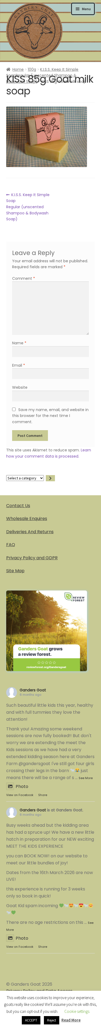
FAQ (10, 545)
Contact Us (18, 506)
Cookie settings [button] (76, 1011)
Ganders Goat (33, 690)
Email (18, 365)
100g (32, 69)
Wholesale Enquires (26, 518)
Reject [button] (51, 1020)
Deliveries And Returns (30, 532)
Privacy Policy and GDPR (32, 558)
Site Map (15, 571)
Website (19, 387)
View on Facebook (19, 795)
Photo (22, 786)
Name (19, 343)
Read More (71, 1020)
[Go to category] (50, 478)
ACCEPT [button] (31, 1020)
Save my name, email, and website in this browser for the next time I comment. (50, 416)
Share (42, 795)
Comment (23, 278)
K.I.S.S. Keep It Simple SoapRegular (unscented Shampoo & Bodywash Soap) (28, 207)
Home (18, 69)
